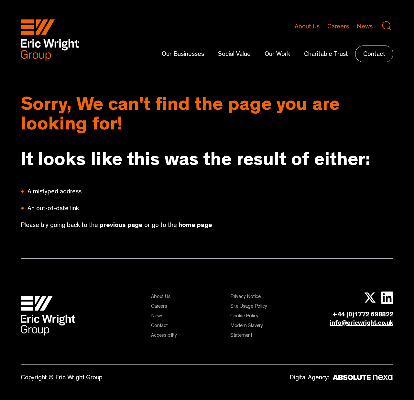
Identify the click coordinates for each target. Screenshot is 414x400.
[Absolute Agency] (361, 378)
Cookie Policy (244, 315)
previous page (121, 225)
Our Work (277, 54)
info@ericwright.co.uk (361, 323)
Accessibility (164, 335)
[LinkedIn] (384, 298)
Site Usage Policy (248, 306)
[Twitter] (367, 298)
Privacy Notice (245, 296)
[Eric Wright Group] (50, 59)
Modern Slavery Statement (246, 330)
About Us (307, 26)
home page (195, 225)
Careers (338, 26)
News (365, 26)
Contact (374, 54)
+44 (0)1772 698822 (362, 314)
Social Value (234, 54)
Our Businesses (183, 54)
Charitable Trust (326, 54)
